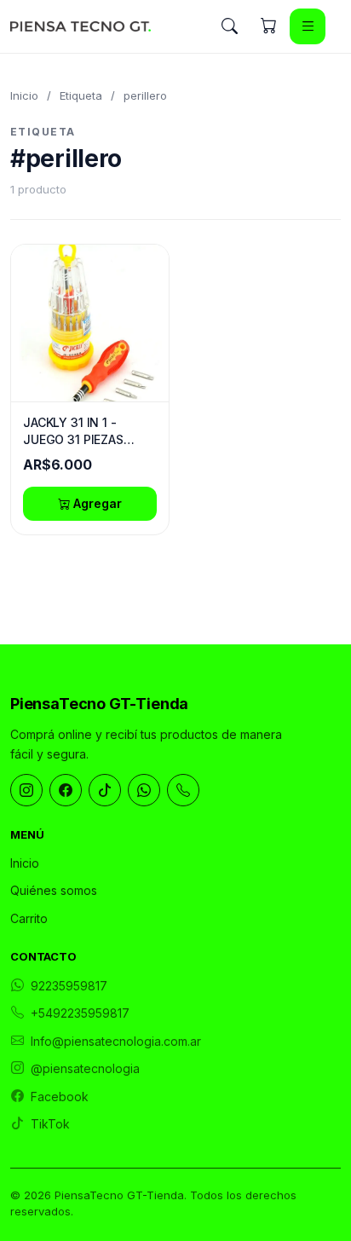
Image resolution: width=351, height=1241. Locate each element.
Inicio (24, 95)
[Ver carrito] (268, 26)
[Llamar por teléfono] (183, 790)
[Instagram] (26, 790)
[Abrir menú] (307, 26)
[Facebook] (65, 790)
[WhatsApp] (144, 790)
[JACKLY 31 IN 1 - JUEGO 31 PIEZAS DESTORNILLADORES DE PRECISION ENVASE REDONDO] (90, 323)
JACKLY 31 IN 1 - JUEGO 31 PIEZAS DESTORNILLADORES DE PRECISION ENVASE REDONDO (87, 431)
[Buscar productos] (229, 26)
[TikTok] (105, 790)
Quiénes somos (53, 890)
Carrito (29, 918)
